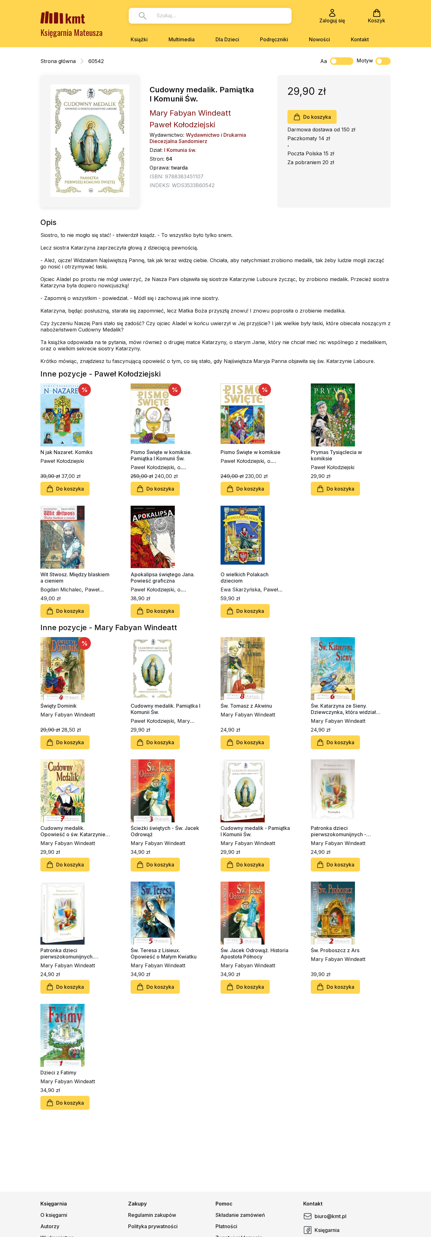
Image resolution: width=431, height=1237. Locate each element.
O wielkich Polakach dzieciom (245, 577)
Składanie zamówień (240, 1215)
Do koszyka (317, 117)
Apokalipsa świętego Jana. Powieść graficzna (163, 577)
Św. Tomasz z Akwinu (246, 706)
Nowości (319, 39)
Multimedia (181, 39)
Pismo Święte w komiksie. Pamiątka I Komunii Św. (161, 455)
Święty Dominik (58, 706)
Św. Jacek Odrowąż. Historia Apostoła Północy (254, 953)
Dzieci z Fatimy (58, 1072)
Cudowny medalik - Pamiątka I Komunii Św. (255, 831)
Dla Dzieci (227, 39)
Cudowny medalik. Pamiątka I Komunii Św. (165, 709)
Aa (323, 61)
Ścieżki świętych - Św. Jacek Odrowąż (165, 831)
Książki (139, 39)
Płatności (226, 1226)
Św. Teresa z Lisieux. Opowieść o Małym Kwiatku (164, 953)
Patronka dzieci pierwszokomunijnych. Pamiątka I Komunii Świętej (71, 953)
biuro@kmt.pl (330, 1216)
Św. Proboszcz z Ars (335, 950)
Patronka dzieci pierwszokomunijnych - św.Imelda (338, 831)
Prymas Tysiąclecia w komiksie (336, 455)
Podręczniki (274, 39)
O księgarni (53, 1215)
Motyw (365, 60)
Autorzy (49, 1226)
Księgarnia (327, 1230)
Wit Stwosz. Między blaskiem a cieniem (74, 577)
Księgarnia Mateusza (71, 32)
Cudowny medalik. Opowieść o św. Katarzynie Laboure (72, 831)
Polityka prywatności (153, 1226)
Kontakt (360, 39)
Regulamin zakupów (152, 1215)
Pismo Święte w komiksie (250, 452)
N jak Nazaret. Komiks (66, 452)
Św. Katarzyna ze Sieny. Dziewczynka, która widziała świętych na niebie (345, 709)
